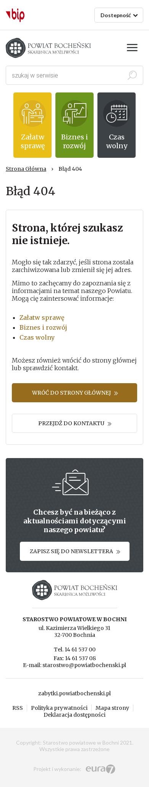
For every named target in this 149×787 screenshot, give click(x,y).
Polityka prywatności (59, 707)
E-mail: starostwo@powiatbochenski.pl (74, 665)
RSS (17, 707)
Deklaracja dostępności (74, 714)
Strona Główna (26, 168)
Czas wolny (37, 337)
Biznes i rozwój (43, 327)
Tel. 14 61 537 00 (75, 649)
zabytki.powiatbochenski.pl (74, 693)
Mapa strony (112, 707)
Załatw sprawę (41, 317)
